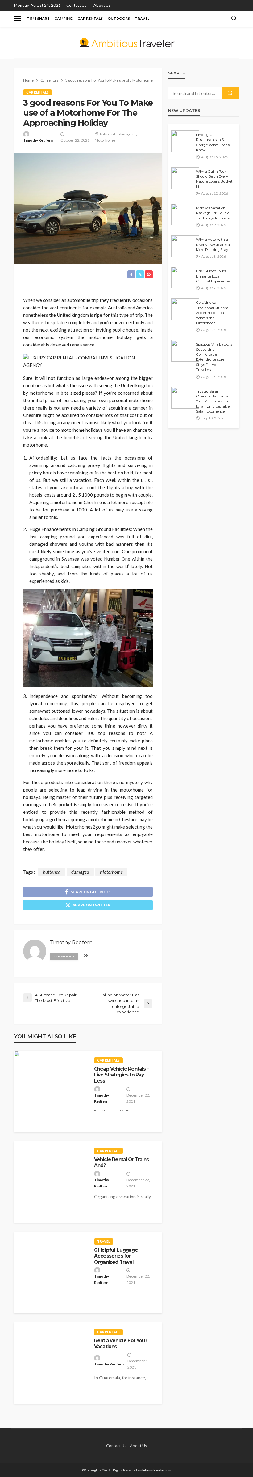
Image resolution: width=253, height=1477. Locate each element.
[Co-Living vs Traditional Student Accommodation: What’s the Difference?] (185, 309)
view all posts (64, 956)
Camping (63, 18)
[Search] (234, 19)
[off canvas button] (17, 19)
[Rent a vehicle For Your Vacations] (51, 1363)
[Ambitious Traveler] (126, 42)
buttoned (107, 134)
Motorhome (105, 140)
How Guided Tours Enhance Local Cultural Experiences (213, 276)
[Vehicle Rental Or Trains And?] (51, 1182)
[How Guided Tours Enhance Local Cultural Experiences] (185, 277)
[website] (85, 956)
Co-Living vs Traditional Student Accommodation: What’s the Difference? (212, 312)
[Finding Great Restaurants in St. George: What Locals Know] (185, 141)
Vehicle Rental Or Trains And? (121, 1162)
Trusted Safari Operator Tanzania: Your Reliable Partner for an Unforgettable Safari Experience (213, 401)
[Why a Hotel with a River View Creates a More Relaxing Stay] (185, 246)
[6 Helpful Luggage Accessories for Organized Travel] (51, 1272)
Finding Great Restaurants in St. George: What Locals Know (213, 142)
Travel (142, 18)
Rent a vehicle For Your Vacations (120, 1343)
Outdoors (119, 18)
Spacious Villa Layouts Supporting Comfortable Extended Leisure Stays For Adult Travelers (214, 357)
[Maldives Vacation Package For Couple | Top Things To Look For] (185, 214)
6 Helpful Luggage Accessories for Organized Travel (116, 1256)
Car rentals (90, 18)
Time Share (38, 18)
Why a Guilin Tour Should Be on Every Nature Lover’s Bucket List (214, 179)
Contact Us (76, 5)
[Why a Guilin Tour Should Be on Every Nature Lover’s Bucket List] (185, 178)
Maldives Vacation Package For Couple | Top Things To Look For (214, 213)
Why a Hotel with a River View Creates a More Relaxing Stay (213, 244)
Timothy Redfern (38, 140)
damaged (127, 134)
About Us (101, 5)
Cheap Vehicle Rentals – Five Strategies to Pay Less (121, 1075)
